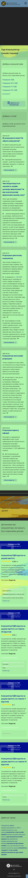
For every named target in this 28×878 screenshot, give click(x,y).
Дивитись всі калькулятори (14, 104)
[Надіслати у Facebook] (11, 513)
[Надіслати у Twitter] (13, 513)
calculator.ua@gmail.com (14, 873)
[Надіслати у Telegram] (16, 513)
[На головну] (10, 3)
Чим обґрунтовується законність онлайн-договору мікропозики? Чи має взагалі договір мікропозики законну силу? (13, 189)
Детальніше (5, 94)
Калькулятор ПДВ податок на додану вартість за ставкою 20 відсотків (13, 629)
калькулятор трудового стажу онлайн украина (14, 850)
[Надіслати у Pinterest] (15, 513)
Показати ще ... (6, 600)
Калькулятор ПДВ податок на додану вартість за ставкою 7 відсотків (13, 699)
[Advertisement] (14, 31)
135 (17, 277)
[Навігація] (25, 3)
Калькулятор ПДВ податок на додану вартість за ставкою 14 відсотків (14, 761)
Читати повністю (9, 170)
